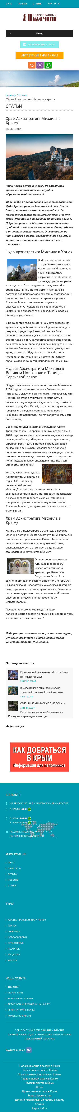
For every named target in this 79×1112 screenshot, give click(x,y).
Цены (39, 1087)
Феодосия (14, 954)
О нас (9, 4)
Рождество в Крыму (19, 1016)
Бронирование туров (41, 44)
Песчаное (14, 949)
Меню (39, 33)
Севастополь (16, 943)
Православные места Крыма (39, 1070)
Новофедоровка (17, 937)
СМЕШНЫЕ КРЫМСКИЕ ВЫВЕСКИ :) (42, 703)
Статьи (22, 95)
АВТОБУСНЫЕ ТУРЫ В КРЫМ (39, 55)
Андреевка (14, 931)
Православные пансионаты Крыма (39, 1074)
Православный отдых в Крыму (39, 1078)
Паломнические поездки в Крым (39, 1065)
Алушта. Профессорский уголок (27, 920)
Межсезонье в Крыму (20, 998)
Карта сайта (39, 1108)
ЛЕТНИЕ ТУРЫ (15, 993)
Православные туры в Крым (39, 1091)
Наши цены (14, 868)
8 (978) (18, 809)
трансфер (13, 987)
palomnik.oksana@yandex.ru (27, 836)
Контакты (53, 4)
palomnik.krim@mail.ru (23, 832)
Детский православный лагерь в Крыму (39, 1099)
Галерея (22, 4)
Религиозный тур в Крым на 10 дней (29, 1004)
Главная (11, 95)
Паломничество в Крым (39, 1082)
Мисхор (12, 960)
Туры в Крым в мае (40, 1095)
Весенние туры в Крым (21, 1010)
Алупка (12, 926)
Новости (13, 880)
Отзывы (37, 4)
